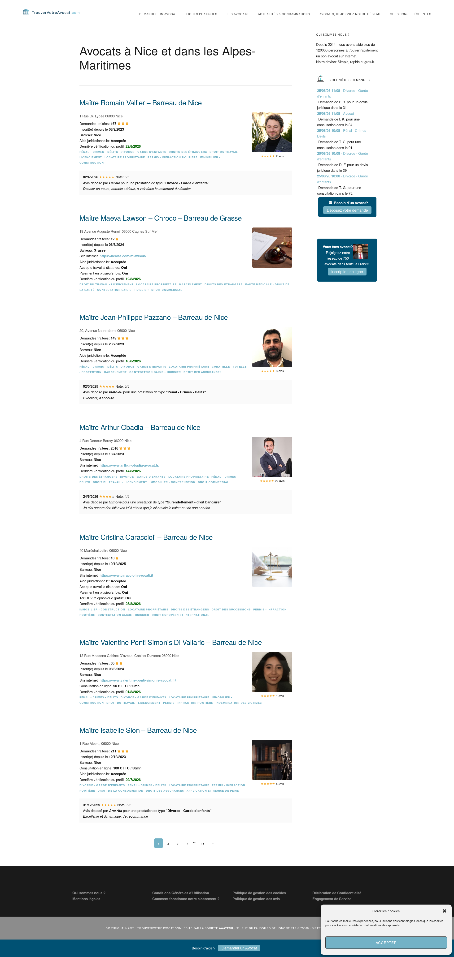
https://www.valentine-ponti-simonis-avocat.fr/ (138, 680)
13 (202, 843)
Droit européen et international (180, 615)
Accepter (386, 942)
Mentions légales (86, 898)
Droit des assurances (202, 372)
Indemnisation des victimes (239, 702)
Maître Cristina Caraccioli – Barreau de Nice (146, 537)
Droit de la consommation (120, 790)
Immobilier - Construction (173, 482)
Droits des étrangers (188, 152)
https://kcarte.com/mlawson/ (123, 255)
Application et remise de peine (213, 790)
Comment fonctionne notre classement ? (185, 898)
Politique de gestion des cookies (259, 892)
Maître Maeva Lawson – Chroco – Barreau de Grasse (160, 218)
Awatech (226, 928)
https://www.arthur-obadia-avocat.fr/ (129, 465)
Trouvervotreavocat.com (51, 12)
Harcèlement (190, 284)
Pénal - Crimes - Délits (98, 152)
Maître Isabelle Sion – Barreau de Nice (138, 730)
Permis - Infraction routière (172, 157)
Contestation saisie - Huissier (123, 290)
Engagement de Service (331, 898)
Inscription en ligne (347, 271)
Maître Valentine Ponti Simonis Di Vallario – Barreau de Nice (170, 642)
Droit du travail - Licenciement (106, 284)
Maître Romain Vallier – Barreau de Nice (140, 102)
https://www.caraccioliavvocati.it (126, 575)
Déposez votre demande (347, 210)
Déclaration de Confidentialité (336, 892)
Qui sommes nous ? (88, 892)
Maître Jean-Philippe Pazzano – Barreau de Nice (153, 317)
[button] (444, 911)
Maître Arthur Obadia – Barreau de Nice (139, 427)
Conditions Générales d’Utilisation (180, 892)
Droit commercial (167, 290)
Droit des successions (231, 609)
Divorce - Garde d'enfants (143, 152)
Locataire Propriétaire (125, 157)
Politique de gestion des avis (256, 898)
